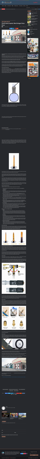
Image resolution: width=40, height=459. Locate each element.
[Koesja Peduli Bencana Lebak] (5, 415)
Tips (9, 21)
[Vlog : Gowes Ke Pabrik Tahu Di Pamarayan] (22, 415)
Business (4, 20)
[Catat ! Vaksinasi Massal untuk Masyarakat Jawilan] (29, 22)
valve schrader (16, 390)
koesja (6, 406)
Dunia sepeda (5, 21)
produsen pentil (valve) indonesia (14, 389)
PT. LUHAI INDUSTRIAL (22, 389)
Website (15, 432)
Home (2, 20)
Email (2, 432)
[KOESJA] (20, 2)
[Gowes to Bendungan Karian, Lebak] (29, 14)
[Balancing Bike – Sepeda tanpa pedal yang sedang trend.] (29, 19)
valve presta (11, 390)
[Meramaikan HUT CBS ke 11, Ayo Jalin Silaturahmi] (29, 16)
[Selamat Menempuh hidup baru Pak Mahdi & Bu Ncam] (14, 415)
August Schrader (13, 68)
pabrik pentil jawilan (5, 389)
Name (2, 430)
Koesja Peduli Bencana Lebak (5, 417)
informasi (7, 21)
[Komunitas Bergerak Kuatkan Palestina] (29, 25)
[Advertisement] (14, 15)
